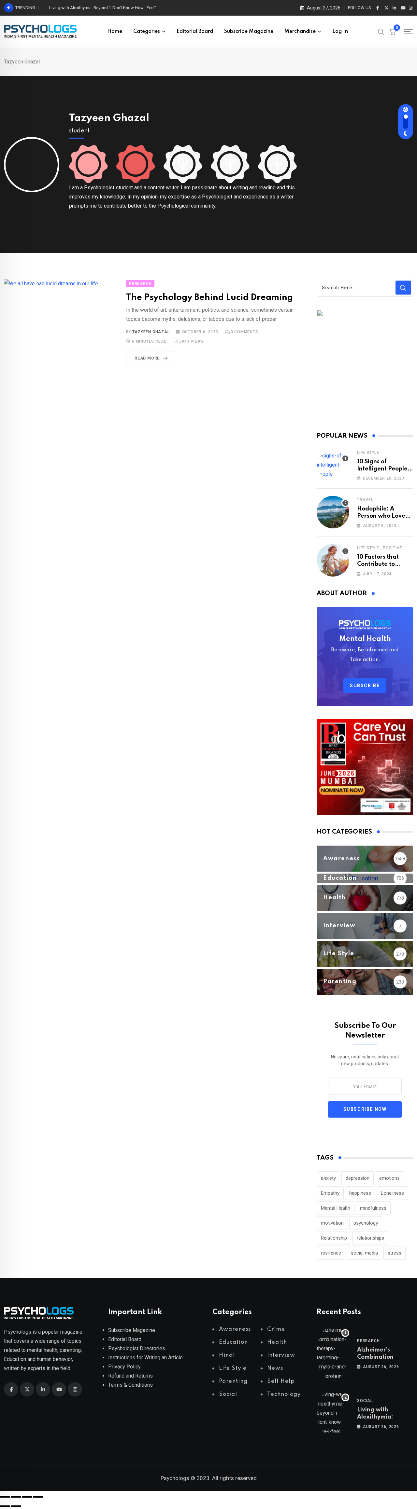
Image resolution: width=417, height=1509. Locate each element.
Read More (147, 358)
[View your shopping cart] (392, 31)
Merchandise (300, 31)
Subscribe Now (365, 1109)
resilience (331, 1253)
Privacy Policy (124, 1367)
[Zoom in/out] (5, 1497)
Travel (365, 499)
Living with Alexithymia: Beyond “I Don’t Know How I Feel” (103, 7)
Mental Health (335, 1208)
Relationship (334, 1238)
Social (365, 1400)
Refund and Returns (130, 1376)
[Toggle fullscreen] (16, 1497)
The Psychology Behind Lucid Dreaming (209, 297)
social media (364, 1253)
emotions (389, 1178)
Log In (340, 31)
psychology (365, 1223)
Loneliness (392, 1193)
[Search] (381, 31)
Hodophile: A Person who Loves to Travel (382, 516)
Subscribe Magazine (248, 31)
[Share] (27, 1497)
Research (368, 1341)
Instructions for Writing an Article (145, 1357)
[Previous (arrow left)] (5, 1506)
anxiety (328, 1178)
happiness (360, 1193)
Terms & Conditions (130, 1385)
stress (394, 1253)
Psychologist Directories (136, 1348)
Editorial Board (195, 31)
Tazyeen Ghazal (109, 118)
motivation (332, 1223)
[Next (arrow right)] (16, 1506)
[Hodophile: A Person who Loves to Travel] (333, 512)
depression (357, 1178)
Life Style (368, 452)
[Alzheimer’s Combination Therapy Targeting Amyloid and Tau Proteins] (333, 1353)
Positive (392, 548)
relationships (370, 1238)
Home (114, 31)
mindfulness (373, 1208)
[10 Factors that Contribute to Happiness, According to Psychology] (333, 560)
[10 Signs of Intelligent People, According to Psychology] (333, 465)
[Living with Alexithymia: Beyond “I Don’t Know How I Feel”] (333, 1413)
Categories (146, 31)
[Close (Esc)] (38, 1497)
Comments (244, 332)
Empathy (330, 1193)
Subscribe (365, 685)
